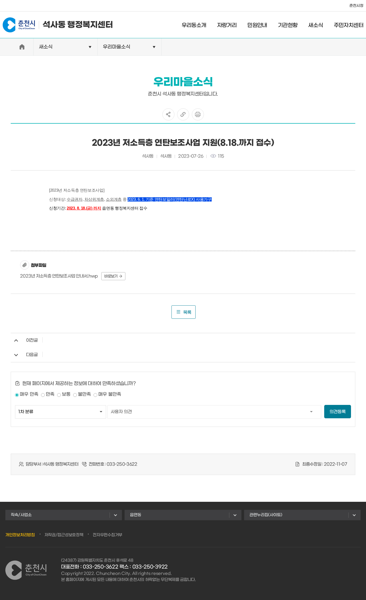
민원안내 (257, 25)
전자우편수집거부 (107, 535)
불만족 (84, 394)
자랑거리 (227, 25)
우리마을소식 (116, 47)
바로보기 (110, 276)
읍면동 (135, 514)
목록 (187, 312)
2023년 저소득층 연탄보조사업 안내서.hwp (59, 276)
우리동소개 (194, 25)
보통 (66, 394)
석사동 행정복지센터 (78, 25)
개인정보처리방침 (20, 535)
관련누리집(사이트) (265, 514)
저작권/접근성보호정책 (63, 535)
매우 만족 (29, 394)
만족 (50, 394)
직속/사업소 (21, 514)
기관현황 (288, 25)
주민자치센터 (348, 25)
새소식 (315, 25)
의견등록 (338, 411)
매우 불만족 (109, 394)
